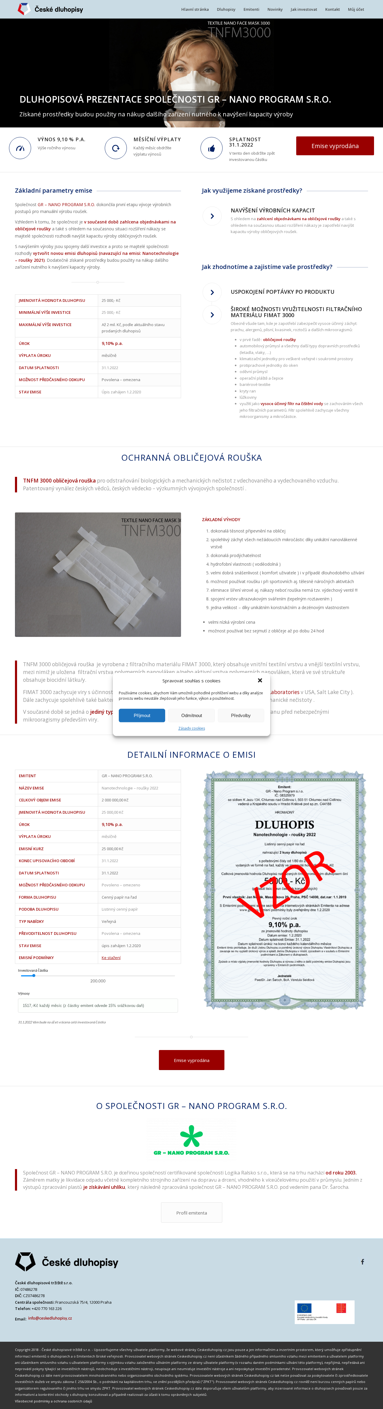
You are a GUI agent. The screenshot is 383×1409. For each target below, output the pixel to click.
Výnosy (24, 993)
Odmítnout (191, 715)
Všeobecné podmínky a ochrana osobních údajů (53, 1401)
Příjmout (142, 715)
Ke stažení (111, 957)
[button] (260, 680)
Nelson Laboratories (275, 692)
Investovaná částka (33, 970)
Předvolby (241, 715)
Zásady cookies (191, 728)
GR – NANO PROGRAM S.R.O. (66, 204)
